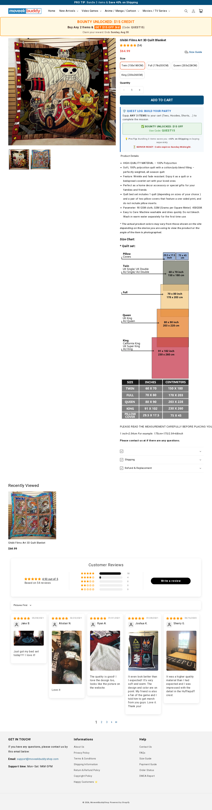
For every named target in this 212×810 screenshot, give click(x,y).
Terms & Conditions (85, 758)
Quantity (125, 82)
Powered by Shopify (120, 802)
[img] (22, 618)
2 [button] (102, 722)
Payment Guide (148, 764)
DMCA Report (147, 776)
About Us (79, 747)
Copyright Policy (83, 776)
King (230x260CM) (132, 74)
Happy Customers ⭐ (86, 782)
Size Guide (195, 52)
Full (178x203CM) (158, 65)
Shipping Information (86, 764)
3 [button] (107, 722)
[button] (68, 11)
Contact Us (145, 747)
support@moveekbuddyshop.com (37, 759)
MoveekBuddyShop (99, 802)
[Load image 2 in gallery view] (41, 159)
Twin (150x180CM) (132, 65)
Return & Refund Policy (87, 770)
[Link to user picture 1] (29, 638)
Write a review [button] (171, 580)
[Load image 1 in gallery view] (19, 159)
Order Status (146, 770)
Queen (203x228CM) (185, 65)
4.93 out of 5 (50, 579)
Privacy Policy (81, 752)
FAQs (142, 752)
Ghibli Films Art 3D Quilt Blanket (26, 542)
